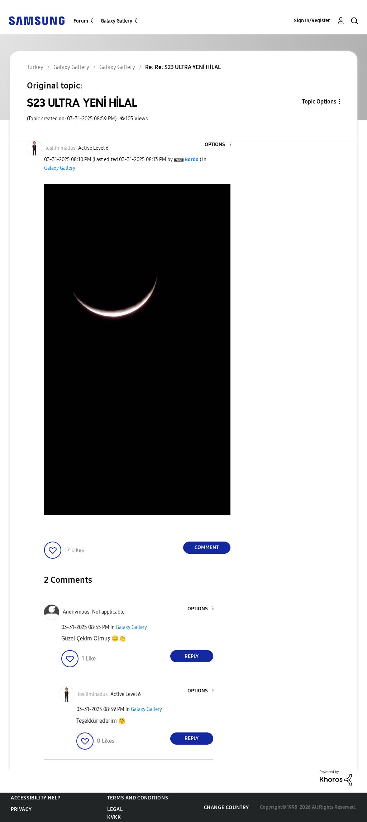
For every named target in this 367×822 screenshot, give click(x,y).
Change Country (226, 807)
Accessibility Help (36, 798)
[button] (217, 144)
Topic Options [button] (319, 101)
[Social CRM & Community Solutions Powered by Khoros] (336, 777)
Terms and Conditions (137, 798)
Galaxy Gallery (116, 21)
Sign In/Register (312, 21)
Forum (80, 21)
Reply (192, 656)
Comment (207, 547)
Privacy (21, 809)
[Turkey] (37, 20)
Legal (115, 809)
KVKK (114, 817)
